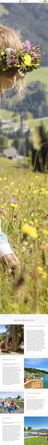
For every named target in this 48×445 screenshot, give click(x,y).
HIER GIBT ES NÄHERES (30, 411)
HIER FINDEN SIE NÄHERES (6, 386)
